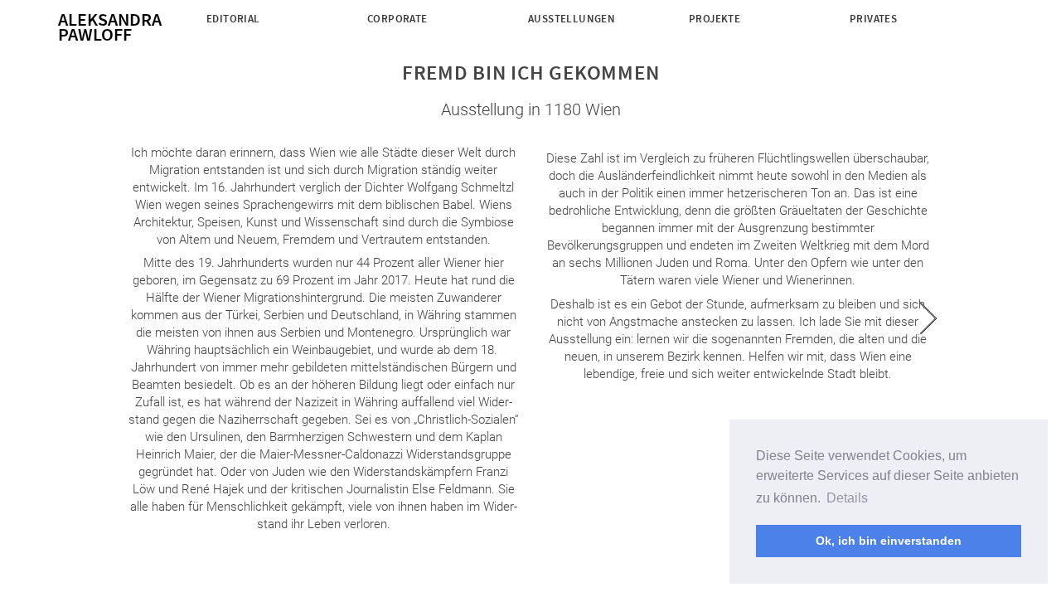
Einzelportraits (413, 35)
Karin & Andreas (895, 35)
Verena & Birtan (894, 51)
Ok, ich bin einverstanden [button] (889, 540)
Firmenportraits (415, 51)
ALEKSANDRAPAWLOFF (110, 26)
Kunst (223, 35)
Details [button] (847, 498)
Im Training (721, 51)
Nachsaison (721, 35)
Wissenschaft (244, 51)
